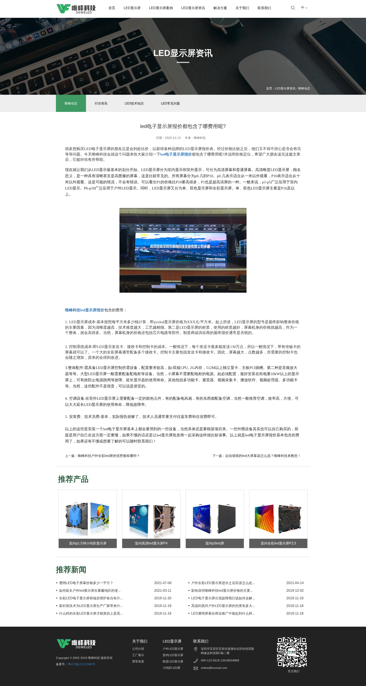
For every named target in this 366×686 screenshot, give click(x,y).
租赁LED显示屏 (173, 661)
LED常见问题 (170, 103)
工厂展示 (138, 655)
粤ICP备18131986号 (81, 664)
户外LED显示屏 (173, 648)
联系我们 (264, 8)
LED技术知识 (134, 103)
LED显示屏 (132, 8)
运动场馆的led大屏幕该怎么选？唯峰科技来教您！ (263, 456)
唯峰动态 (304, 88)
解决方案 (220, 8)
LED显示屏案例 (161, 8)
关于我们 (242, 8)
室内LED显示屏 (173, 655)
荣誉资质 (138, 661)
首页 (111, 8)
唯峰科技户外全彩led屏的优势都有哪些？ (109, 456)
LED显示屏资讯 (193, 8)
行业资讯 (101, 103)
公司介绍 (138, 648)
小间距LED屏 (171, 667)
